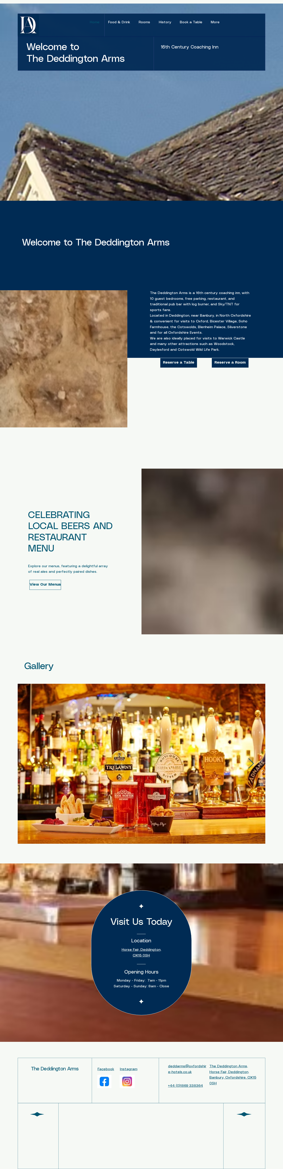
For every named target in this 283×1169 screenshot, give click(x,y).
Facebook (106, 1069)
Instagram (128, 1069)
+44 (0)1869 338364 (185, 1085)
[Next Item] (251, 764)
